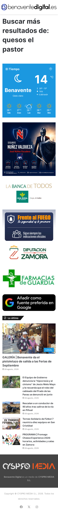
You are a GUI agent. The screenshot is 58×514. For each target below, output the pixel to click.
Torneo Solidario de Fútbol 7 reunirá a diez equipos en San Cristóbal (39, 422)
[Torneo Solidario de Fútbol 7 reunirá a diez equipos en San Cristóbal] (11, 423)
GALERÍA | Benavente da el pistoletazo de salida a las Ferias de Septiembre (27, 361)
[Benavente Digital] (29, 7)
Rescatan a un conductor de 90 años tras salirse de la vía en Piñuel (38, 406)
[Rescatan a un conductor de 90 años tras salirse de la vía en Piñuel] (11, 408)
